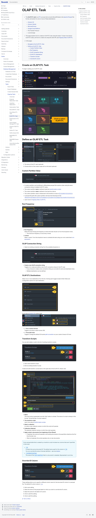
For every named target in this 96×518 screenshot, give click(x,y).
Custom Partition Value (36, 48)
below (58, 451)
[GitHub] (87, 515)
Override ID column (35, 58)
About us (18, 514)
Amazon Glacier (32, 24)
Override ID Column (84, 23)
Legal (23, 514)
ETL (40, 17)
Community (6, 17)
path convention (49, 334)
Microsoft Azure (32, 26)
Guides (10, 8)
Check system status (21, 509)
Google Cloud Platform (34, 28)
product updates (15, 508)
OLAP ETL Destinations (36, 54)
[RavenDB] (4, 2)
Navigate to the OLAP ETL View (36, 44)
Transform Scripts (34, 56)
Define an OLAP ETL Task (34, 46)
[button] (10, 29)
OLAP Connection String (36, 52)
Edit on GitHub (27, 498)
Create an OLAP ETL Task (84, 10)
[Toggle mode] (82, 2)
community (19, 506)
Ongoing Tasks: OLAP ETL (66, 37)
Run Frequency (34, 50)
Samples (10, 10)
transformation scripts (55, 189)
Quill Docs (10, 15)
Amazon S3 (31, 22)
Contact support (16, 504)
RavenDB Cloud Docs (10, 12)
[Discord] (93, 515)
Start (4, 6)
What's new (6, 19)
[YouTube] (90, 515)
